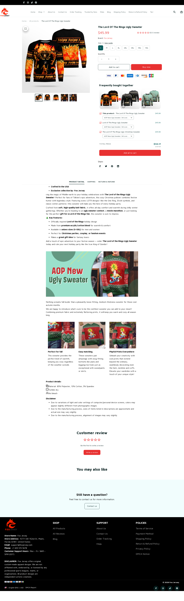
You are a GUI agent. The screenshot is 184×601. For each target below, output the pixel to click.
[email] (18, 545)
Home (24, 21)
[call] (19, 548)
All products (34, 21)
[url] (31, 587)
